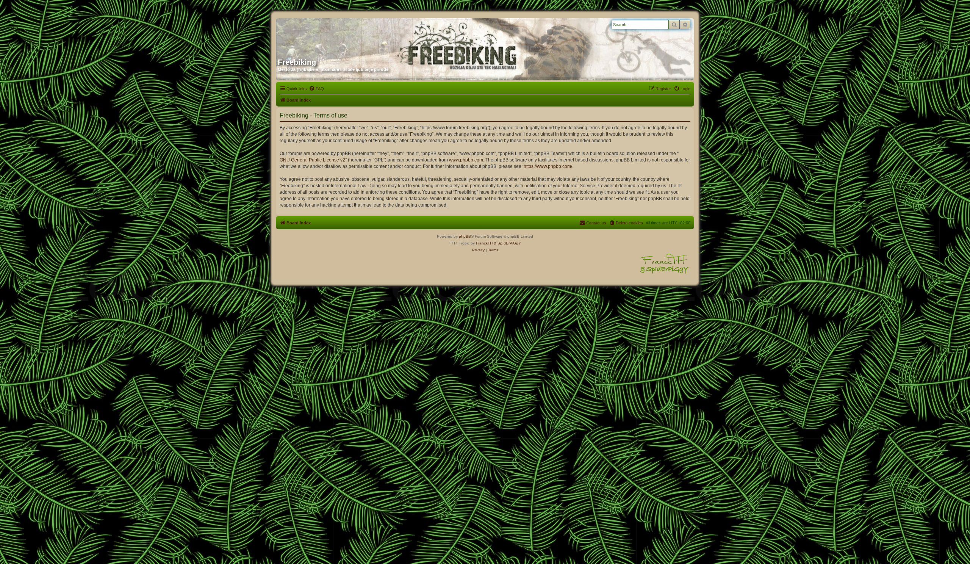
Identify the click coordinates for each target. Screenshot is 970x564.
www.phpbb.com (466, 160)
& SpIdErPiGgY (507, 243)
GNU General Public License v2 (312, 160)
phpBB (465, 236)
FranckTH (484, 243)
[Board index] (350, 35)
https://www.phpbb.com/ (548, 166)
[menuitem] (316, 88)
